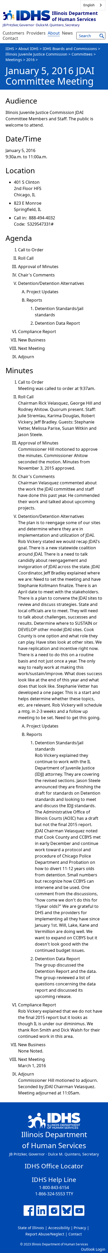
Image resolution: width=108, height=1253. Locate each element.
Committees (82, 54)
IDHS (10, 48)
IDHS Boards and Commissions (70, 48)
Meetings (14, 59)
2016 (30, 59)
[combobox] (92, 5)
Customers (13, 33)
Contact (10, 38)
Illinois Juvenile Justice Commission (36, 54)
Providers (36, 33)
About (54, 33)
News (67, 33)
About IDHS (28, 48)
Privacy (80, 1227)
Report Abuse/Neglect (44, 1234)
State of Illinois (31, 1227)
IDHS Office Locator (54, 1166)
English (89, 5)
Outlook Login (93, 1249)
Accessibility (59, 1227)
